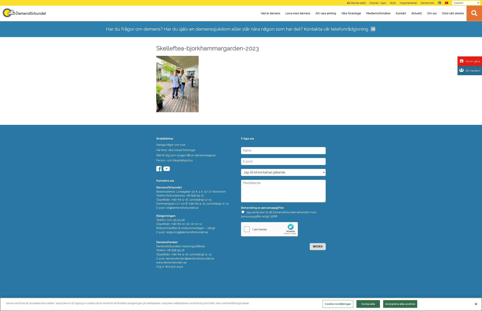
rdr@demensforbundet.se (182, 207)
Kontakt (401, 13)
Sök (474, 13)
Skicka (318, 246)
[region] (241, 304)
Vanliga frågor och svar (170, 144)
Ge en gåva (472, 61)
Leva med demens (298, 13)
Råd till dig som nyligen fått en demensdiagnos (186, 155)
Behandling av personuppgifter (263, 207)
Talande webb (358, 3)
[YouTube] (446, 3)
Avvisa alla (368, 304)
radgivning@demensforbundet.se (187, 232)
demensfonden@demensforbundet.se (190, 258)
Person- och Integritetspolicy (174, 160)
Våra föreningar (351, 13)
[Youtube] (167, 169)
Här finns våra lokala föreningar (175, 150)
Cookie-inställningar (338, 304)
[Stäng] (476, 304)
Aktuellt (416, 13)
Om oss (432, 13)
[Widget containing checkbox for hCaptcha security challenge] (269, 229)
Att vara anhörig (326, 13)
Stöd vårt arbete (453, 13)
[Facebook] (439, 3)
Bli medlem (472, 70)
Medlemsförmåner (378, 13)
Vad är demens (270, 13)
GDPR (273, 216)
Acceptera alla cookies (400, 304)
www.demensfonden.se (171, 262)
